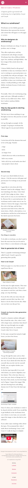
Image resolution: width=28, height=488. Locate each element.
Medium (14, 469)
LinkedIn (14, 465)
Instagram (14, 473)
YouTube (14, 483)
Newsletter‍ (14, 479)
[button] (26, 2)
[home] (2, 2)
